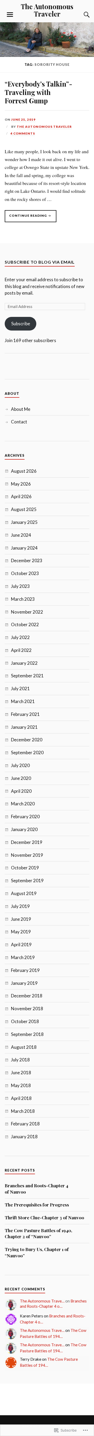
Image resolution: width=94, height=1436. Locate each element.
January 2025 (24, 522)
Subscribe (20, 323)
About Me (20, 409)
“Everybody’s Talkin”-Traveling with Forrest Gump (38, 92)
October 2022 (25, 624)
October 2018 (25, 1021)
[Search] (81, 14)
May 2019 (21, 931)
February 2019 (25, 970)
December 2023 (26, 560)
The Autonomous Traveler (47, 10)
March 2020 (23, 803)
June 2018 (21, 1072)
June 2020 (21, 778)
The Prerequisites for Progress (37, 1205)
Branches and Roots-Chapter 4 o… (53, 1304)
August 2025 (24, 509)
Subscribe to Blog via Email (40, 261)
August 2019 (24, 893)
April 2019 (21, 944)
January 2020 (24, 829)
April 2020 (21, 791)
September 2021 (27, 675)
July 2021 (20, 688)
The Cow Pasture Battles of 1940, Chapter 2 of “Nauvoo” (38, 1233)
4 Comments (22, 133)
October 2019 (25, 867)
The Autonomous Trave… (42, 1301)
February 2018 (25, 1123)
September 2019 (27, 880)
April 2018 (21, 1098)
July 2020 (20, 765)
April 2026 (21, 496)
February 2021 (25, 714)
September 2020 (27, 752)
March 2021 (23, 701)
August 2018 (24, 1047)
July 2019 (20, 906)
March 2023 (23, 599)
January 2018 (24, 1136)
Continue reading (26, 217)
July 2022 (20, 637)
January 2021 (24, 727)
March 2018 (23, 1111)
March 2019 (23, 957)
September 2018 (27, 1034)
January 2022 (24, 663)
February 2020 (25, 816)
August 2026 (24, 471)
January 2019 (24, 983)
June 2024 (21, 535)
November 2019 (27, 855)
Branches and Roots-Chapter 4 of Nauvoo (36, 1189)
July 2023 (20, 586)
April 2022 (21, 650)
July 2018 (20, 1059)
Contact (19, 421)
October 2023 (25, 573)
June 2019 (21, 919)
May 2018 (21, 1085)
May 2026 (21, 484)
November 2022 (27, 612)
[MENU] (10, 14)
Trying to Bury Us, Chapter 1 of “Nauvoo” (37, 1252)
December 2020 (26, 739)
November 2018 (27, 1008)
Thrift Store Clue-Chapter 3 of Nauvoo (44, 1217)
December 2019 (26, 842)
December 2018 (26, 995)
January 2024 (24, 548)
